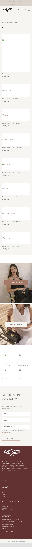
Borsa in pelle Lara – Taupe (11, 221)
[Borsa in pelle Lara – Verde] (7, 115)
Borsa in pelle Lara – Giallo (11, 172)
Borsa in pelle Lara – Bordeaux (12, 148)
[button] (16, 27)
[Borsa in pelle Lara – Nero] (16, 40)
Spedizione (5, 506)
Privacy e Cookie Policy (8, 509)
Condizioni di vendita (7, 505)
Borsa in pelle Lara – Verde (11, 123)
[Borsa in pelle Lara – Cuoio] (7, 189)
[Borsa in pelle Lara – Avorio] (6, 238)
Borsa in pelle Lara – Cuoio (11, 197)
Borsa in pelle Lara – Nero (10, 74)
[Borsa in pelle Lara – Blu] (6, 90)
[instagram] (25, 9)
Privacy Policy (6, 432)
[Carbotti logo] (7, 8)
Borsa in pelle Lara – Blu (10, 98)
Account (4, 508)
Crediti (4, 481)
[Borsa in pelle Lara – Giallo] (7, 164)
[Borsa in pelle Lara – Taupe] (10, 213)
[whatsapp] (5, 528)
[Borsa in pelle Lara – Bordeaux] (8, 139)
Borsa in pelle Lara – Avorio (11, 246)
